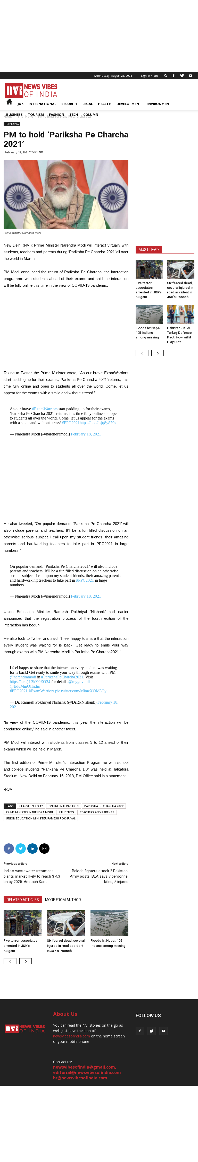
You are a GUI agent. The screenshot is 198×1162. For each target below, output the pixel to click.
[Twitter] (182, 75)
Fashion (56, 114)
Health (104, 103)
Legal (87, 103)
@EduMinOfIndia (25, 686)
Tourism (36, 114)
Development (129, 103)
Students (66, 812)
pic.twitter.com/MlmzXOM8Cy (80, 691)
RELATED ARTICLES (23, 900)
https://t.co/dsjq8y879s (98, 423)
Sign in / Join (149, 75)
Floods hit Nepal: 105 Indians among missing (148, 332)
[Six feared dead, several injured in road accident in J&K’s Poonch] (66, 923)
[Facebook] (173, 75)
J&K (20, 103)
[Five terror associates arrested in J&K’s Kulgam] (23, 923)
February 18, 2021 (86, 434)
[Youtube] (190, 75)
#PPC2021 (71, 423)
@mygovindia (80, 681)
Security (69, 103)
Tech (73, 114)
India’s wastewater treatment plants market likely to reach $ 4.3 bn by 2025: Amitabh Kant (32, 876)
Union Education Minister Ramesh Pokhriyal (41, 818)
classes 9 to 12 (31, 806)
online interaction (63, 806)
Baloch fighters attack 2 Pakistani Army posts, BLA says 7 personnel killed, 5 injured (99, 876)
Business (14, 114)
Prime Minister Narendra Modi (29, 812)
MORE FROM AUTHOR (63, 900)
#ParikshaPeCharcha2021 (62, 677)
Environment (158, 103)
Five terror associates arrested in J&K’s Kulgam (20, 946)
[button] (166, 75)
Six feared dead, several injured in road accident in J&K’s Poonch (66, 946)
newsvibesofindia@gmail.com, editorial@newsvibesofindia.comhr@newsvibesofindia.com (87, 1072)
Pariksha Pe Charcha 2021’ (103, 806)
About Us (65, 1013)
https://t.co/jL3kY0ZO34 (30, 681)
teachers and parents (97, 812)
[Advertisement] (99, 36)
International (42, 103)
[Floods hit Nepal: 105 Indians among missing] (109, 923)
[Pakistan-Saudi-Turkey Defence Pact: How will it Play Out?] (181, 314)
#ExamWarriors (44, 409)
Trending (12, 124)
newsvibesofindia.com (71, 1036)
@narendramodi (23, 677)
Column (90, 114)
